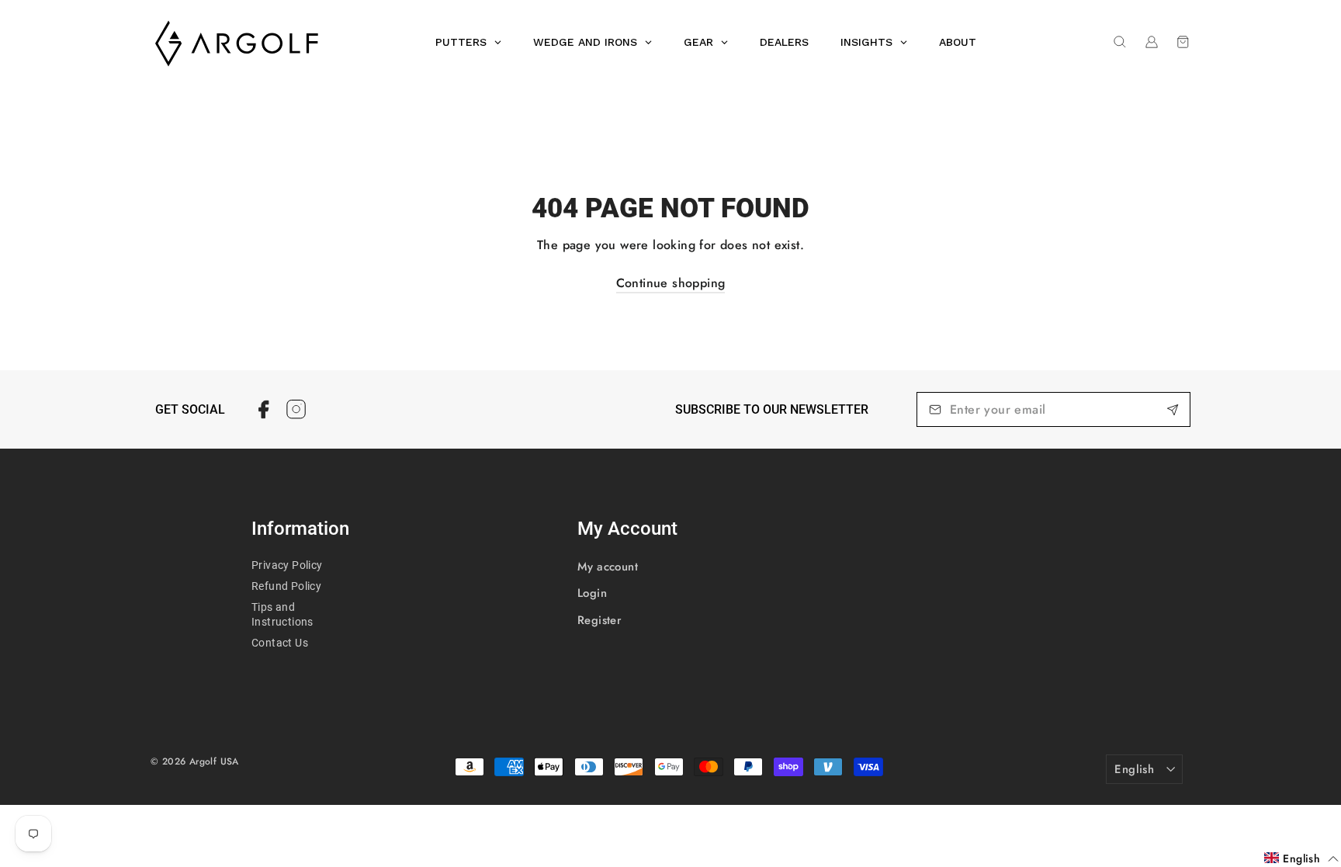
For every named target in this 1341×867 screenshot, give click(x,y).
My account (607, 566)
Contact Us (279, 642)
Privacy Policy (287, 565)
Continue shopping (671, 283)
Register (599, 620)
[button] (1301, 858)
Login (592, 593)
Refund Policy (286, 586)
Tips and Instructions (282, 614)
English (1134, 769)
